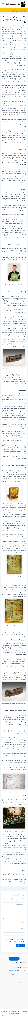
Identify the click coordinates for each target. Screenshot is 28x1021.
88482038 (15, 967)
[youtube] (25, 11)
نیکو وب (2, 1016)
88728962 (11, 971)
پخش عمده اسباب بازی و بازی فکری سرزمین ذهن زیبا (16, 974)
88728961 (17, 971)
